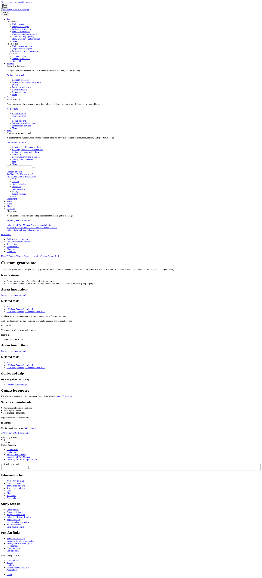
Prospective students (15, 481)
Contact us (11, 251)
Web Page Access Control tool (20, 309)
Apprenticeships (13, 519)
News (9, 201)
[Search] (33, 167)
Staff (9, 490)
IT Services (6, 234)
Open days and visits (15, 527)
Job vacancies (12, 546)
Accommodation (14, 524)
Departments (12, 199)
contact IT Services (63, 396)
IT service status (13, 548)
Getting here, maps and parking (20, 543)
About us (10, 249)
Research (10, 63)
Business (10, 97)
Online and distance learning (19, 517)
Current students (14, 483)
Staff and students (14, 172)
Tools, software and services (19, 242)
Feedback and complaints (14, 413)
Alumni (10, 206)
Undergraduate (13, 509)
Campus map (12, 449)
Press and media (13, 498)
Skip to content (7, 2)
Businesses (11, 495)
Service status (12, 244)
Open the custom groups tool (13, 295)
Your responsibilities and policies (17, 408)
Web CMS (11, 307)
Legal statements (14, 560)
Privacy (10, 562)
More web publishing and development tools (26, 311)
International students (16, 486)
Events (9, 204)
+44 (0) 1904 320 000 (16, 454)
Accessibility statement (24, 2)
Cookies (10, 565)
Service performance (12, 410)
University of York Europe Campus (22, 459)
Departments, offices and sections (21, 541)
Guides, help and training (17, 239)
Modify (10, 574)
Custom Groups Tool (50, 256)
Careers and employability (18, 522)
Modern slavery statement (18, 567)
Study (9, 19)
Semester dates (13, 551)
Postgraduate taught (15, 512)
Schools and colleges (16, 488)
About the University (16, 538)
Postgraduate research (16, 514)
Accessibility (12, 570)
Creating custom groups (17, 385)
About (9, 130)
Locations (11, 208)
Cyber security (13, 246)
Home (3, 256)
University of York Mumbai (18, 457)
